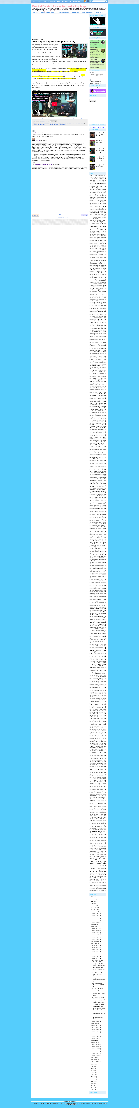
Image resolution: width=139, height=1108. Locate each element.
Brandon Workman (102, 252)
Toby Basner (94, 831)
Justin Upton (98, 519)
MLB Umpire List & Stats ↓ (48, 12)
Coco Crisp (96, 314)
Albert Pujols (92, 189)
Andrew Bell (93, 200)
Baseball (94, 228)
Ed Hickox (96, 371)
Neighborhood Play (94, 627)
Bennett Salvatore (96, 231)
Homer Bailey (97, 435)
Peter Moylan (99, 656)
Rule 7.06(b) (96, 755)
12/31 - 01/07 (95, 905)
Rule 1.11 (95, 696)
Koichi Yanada (99, 534)
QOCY (99, 664)
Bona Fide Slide (102, 245)
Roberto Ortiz (94, 681)
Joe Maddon (96, 491)
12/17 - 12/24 (95, 907)
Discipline (96, 362)
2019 (92, 1070)
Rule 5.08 (103, 741)
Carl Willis (100, 282)
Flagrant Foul (101, 400)
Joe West (103, 491)
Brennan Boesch (101, 254)
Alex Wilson (99, 194)
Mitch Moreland (98, 619)
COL (97, 279)
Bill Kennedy (92, 234)
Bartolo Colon (96, 225)
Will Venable (92, 880)
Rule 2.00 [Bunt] (94, 704)
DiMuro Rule (98, 361)
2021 (92, 1066)
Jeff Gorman (98, 469)
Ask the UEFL (45, 123)
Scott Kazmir (99, 789)
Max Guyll (99, 593)
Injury (93, 444)
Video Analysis (62, 124)
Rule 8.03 (103, 761)
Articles (40, 123)
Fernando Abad (101, 397)
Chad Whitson (95, 293)
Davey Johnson (95, 342)
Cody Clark (102, 314)
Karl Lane (92, 522)
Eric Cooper (92, 387)
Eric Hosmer (96, 389)
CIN (105, 277)
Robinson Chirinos (94, 684)
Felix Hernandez (93, 397)
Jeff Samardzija (95, 474)
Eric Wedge (99, 390)
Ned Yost (100, 625)
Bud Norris (102, 274)
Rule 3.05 (93, 727)
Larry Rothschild (97, 545)
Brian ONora (97, 265)
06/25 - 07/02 (95, 952)
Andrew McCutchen (102, 200)
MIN (95, 556)
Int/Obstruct (98, 446)
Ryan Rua (96, 777)
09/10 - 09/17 (95, 928)
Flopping (91, 401)
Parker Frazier (94, 642)
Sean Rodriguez (93, 795)
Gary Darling (103, 410)
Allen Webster (96, 198)
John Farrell (97, 496)
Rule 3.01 (97, 726)
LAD (93, 540)
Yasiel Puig (101, 883)
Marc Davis (101, 563)
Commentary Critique (98, 317)
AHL (102, 177)
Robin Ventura (94, 682)
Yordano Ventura (102, 887)
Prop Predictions (100, 661)
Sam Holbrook (102, 784)
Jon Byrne (99, 503)
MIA (102, 554)
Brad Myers (102, 248)
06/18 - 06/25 (95, 954)
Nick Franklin (99, 631)
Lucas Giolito (93, 553)
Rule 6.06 (94, 749)
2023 (92, 903)
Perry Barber (96, 653)
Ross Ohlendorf (98, 692)
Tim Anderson (95, 823)
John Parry (97, 500)
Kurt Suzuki (97, 537)
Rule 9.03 (91, 766)
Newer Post (35, 215)
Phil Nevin (98, 658)
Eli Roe (100, 383)
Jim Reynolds (93, 485)
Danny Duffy (97, 334)
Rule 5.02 (97, 738)
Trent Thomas (100, 849)
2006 (92, 1089)
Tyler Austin (99, 854)
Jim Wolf (92, 486)
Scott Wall (97, 792)
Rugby (94, 695)
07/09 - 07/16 (95, 947)
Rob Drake (103, 675)
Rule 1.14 (95, 698)
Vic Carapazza (99, 871)
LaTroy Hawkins (100, 540)
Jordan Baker (100, 508)
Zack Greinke (99, 890)
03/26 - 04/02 (95, 1040)
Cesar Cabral (94, 291)
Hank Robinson (93, 429)
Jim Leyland (101, 483)
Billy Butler (91, 237)
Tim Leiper (104, 825)
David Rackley (97, 348)
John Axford (100, 494)
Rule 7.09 (94, 757)
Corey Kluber (92, 319)
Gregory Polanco (97, 424)
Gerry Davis (103, 418)
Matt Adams (97, 582)
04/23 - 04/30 (95, 1032)
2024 (92, 901)
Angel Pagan (101, 208)
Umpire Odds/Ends (54, 124)
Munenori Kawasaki (100, 621)
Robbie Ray (101, 678)
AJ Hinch (100, 178)
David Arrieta (103, 342)
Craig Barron (101, 320)
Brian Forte (103, 260)
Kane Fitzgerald (101, 520)
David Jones (101, 345)
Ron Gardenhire (102, 686)
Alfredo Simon (99, 197)
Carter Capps (98, 286)
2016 (92, 1077)
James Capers (94, 455)
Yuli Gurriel (93, 888)
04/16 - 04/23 (95, 1034)
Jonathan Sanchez (100, 506)
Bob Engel (99, 242)
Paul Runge (98, 650)
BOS (100, 222)
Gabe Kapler (92, 409)
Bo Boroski (92, 240)
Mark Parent (93, 574)
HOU (102, 426)
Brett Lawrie (99, 257)
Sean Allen (102, 792)
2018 (92, 1072)
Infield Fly (103, 443)
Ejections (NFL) (99, 381)
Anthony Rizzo (102, 211)
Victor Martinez (92, 873)
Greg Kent (92, 423)
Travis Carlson (98, 845)
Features (102, 395)
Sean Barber (92, 794)
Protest (91, 662)
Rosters (96, 693)
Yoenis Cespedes (102, 885)
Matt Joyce (101, 588)
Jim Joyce (93, 483)
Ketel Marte (94, 526)
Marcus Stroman (101, 565)
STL (90, 781)
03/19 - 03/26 (95, 1042)
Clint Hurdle (92, 313)
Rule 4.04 (98, 732)
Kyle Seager (99, 539)
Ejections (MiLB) (94, 380)
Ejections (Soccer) (93, 383)
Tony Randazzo (99, 842)
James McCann (93, 458)
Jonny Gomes (93, 508)
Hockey (91, 435)
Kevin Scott (103, 531)
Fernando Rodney (93, 398)
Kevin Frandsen (99, 528)
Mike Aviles (99, 604)
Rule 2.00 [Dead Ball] (101, 706)
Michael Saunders (93, 599)
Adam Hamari (97, 183)
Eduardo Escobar (93, 376)
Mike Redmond (93, 614)
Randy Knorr (92, 669)
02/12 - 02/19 (95, 1053)
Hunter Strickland (94, 437)
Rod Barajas (102, 684)
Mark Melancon (103, 573)
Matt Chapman (99, 587)
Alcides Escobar (93, 191)
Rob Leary (94, 676)
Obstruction (100, 638)
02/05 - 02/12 (95, 1055)
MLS (105, 556)
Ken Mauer (103, 523)
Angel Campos (94, 206)
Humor (103, 435)
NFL (95, 624)
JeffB (92, 72)
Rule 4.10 (94, 735)
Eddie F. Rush (101, 373)
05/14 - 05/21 (95, 1025)
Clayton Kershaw (94, 310)
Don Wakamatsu (102, 365)
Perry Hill (102, 653)
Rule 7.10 (101, 757)
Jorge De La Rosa (100, 509)
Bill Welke (101, 235)
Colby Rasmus (99, 316)
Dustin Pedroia (98, 370)
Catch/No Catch (93, 290)
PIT (105, 639)
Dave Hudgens (103, 337)
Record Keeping (98, 670)
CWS (102, 279)
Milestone (98, 617)
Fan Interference (93, 395)
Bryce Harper (92, 272)
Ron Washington (96, 690)
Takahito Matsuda (97, 815)
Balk (105, 222)
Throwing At (103, 822)
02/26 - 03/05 (95, 1049)
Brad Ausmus (102, 246)
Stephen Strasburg (97, 806)
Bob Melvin (103, 243)
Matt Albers (103, 582)
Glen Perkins (101, 420)
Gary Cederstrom (94, 410)
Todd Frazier (103, 831)
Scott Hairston (92, 789)
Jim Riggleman (101, 485)
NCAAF (102, 622)
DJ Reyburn (97, 325)
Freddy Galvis (92, 407)
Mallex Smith (97, 560)
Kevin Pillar (96, 531)
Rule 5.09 (74, 123)
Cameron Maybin (102, 280)
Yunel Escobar (100, 888)
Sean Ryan (101, 795)
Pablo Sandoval (95, 641)
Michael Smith (101, 599)
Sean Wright (92, 797)
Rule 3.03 (103, 726)
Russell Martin (98, 770)
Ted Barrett (103, 817)
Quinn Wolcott (93, 665)
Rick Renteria (98, 673)
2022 (92, 1064)
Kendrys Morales (94, 525)
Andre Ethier (103, 198)
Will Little (96, 879)
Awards (99, 220)
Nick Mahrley (98, 633)
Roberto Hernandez (93, 679)
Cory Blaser (100, 319)
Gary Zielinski (94, 412)
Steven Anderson (97, 809)
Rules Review (81, 123)
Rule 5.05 (99, 740)
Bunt (91, 276)
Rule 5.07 (97, 741)
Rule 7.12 (92, 758)
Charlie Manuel (99, 294)
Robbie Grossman (93, 678)
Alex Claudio (101, 191)
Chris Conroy (93, 300)
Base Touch (103, 226)
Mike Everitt (100, 608)
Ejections (95, 378)
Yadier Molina (101, 882)
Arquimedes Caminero (94, 215)
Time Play (103, 829)
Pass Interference (102, 642)
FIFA (96, 393)
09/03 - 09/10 (95, 930)
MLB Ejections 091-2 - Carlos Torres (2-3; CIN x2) (98, 985)
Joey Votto (93, 494)
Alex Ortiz (98, 192)
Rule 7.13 (98, 758)
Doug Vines (102, 368)
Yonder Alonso (93, 887)
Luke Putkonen (97, 554)
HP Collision (92, 427)
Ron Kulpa (103, 687)
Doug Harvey (95, 368)
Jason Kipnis (92, 463)
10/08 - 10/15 (95, 920)
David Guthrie (92, 345)
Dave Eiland (95, 337)
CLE (93, 279)
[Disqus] (60, 149)
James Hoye (93, 457)
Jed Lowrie (93, 468)
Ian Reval (96, 440)
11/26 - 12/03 (95, 909)
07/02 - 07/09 (95, 949)
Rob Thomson (101, 676)
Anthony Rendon (93, 211)
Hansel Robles (101, 429)
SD (92, 780)
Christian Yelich (100, 306)
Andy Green (94, 203)
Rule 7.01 (103, 750)
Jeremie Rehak (99, 475)
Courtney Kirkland (94, 320)
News (98, 628)
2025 (92, 899)
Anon (92, 80)
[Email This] (50, 121)
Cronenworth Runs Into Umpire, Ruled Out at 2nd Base (98, 1013)
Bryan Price (100, 271)
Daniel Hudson (98, 333)
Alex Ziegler (97, 195)
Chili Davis (99, 297)
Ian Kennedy (100, 438)
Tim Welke (96, 829)
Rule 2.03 (91, 726)
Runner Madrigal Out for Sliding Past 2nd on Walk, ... (98, 969)
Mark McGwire (95, 573)
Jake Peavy (96, 454)
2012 (92, 1085)
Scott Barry (103, 786)
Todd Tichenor (102, 832)
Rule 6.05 (103, 747)
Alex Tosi (93, 194)
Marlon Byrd (94, 577)
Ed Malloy (103, 371)
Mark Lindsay (99, 571)
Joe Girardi (98, 489)
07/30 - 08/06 (95, 941)
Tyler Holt (102, 856)
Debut (104, 351)
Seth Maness (96, 798)
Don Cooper (101, 364)
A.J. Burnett (92, 175)
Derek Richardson (100, 354)
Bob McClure (96, 243)
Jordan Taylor (92, 509)
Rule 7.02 (94, 752)
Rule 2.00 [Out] (101, 716)
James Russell (101, 458)
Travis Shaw (103, 846)
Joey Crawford (102, 492)
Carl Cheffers (93, 282)
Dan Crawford (98, 328)
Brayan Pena (93, 254)
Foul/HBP (101, 403)
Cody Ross (92, 316)
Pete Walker (100, 655)
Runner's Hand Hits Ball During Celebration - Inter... (97, 974)
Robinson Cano (103, 682)
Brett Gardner (93, 257)
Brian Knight (98, 263)
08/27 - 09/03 (95, 932)
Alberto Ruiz (101, 189)
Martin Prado (93, 579)
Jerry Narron (99, 480)
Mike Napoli (101, 613)
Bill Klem (98, 234)
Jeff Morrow (95, 472)
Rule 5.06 (69, 123)
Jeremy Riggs (101, 477)
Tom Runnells (99, 835)
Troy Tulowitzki (93, 852)
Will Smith (102, 879)
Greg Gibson (100, 421)
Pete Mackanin (92, 655)
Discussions (103, 362)
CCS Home (35, 12)
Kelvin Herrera (96, 523)
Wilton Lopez (94, 882)
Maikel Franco (103, 557)
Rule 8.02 (96, 761)
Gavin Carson (101, 412)
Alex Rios (104, 192)
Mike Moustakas (94, 611)
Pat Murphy (101, 645)
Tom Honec (92, 835)
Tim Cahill (92, 825)
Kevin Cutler (92, 528)
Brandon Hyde (93, 252)
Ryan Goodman (101, 774)
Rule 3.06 (100, 727)
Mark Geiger (95, 570)
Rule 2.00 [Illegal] (97, 710)
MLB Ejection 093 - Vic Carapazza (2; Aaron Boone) (100, 134)
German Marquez (94, 418)
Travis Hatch (96, 846)
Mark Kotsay (92, 571)
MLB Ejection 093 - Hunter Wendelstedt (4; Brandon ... (98, 979)
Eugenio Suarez (97, 392)
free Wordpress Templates (93, 1103)
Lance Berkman (98, 543)
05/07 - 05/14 (95, 1027)
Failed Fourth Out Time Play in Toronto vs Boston (100, 142)
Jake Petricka (103, 454)
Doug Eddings (102, 367)
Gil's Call (94, 420)
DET (91, 325)
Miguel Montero (101, 602)
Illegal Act (102, 440)
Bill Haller (96, 232)
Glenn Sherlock (92, 421)
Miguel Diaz (94, 602)
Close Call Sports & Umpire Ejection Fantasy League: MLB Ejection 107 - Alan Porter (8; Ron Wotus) (96, 75)
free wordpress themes (71, 1104)
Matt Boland (98, 585)
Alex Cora (92, 192)
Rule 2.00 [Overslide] (94, 718)
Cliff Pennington (93, 311)
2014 (92, 1081)
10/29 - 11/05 (95, 913)
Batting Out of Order (96, 229)
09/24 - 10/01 (95, 924)
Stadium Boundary (95, 804)
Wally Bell (92, 876)
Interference (103, 448)
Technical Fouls (93, 817)
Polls (102, 659)
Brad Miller (94, 248)
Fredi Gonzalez (100, 407)
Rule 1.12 (100, 696)
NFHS (91, 624)
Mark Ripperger (102, 574)
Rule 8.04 (93, 763)
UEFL (47, 124)
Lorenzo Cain (103, 551)
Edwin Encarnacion (102, 376)
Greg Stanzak (98, 423)
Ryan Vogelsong (102, 777)
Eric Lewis (102, 389)
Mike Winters (100, 616)
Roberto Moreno (102, 679)
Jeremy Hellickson (93, 477)
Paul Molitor (98, 648)
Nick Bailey (102, 630)
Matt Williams (99, 591)
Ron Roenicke (95, 689)
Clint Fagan (100, 311)
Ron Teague (103, 689)
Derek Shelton (93, 356)
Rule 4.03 (92, 732)
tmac (104, 890)
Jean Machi (103, 466)
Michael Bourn (103, 596)
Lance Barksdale (94, 542)
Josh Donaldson (100, 514)
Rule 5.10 (101, 743)
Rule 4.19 (101, 736)
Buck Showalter (102, 272)
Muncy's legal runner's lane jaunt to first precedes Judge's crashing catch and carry (60, 118)
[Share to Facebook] (56, 121)
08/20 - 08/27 (95, 935)
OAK (92, 638)
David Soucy (98, 350)
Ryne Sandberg (102, 778)
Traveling (91, 845)
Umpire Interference (95, 861)
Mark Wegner (102, 576)
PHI (100, 639)
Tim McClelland (96, 826)
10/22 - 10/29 (95, 915)
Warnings (97, 877)
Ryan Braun (92, 774)
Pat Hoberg (93, 645)
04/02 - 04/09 (95, 1038)
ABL (97, 177)
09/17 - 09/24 (95, 926)
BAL (95, 222)
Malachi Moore (94, 559)
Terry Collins (95, 818)
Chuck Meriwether (94, 308)
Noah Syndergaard (93, 636)
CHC (96, 277)
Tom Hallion (100, 834)
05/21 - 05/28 (95, 1023)
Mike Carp (99, 605)
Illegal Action (92, 441)
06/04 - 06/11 (95, 958)
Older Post (84, 215)
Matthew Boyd (92, 593)
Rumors (91, 770)
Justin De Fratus (97, 517)
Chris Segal (100, 305)
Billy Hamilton (103, 237)
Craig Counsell (93, 322)
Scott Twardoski (98, 791)
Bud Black (94, 274)
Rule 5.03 (102, 738)
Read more (97, 47)
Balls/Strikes (95, 223)
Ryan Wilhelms (94, 778)
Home (60, 214)
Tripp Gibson (100, 851)
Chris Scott (93, 305)
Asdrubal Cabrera (97, 217)
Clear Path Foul (101, 310)
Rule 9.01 (95, 764)
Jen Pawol (101, 474)
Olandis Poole (93, 639)
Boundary (94, 246)
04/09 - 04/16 (95, 1036)
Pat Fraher (103, 644)
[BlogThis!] (52, 121)
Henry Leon (101, 432)
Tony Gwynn (103, 840)
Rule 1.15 (100, 698)
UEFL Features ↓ (64, 12)
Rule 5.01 (91, 738)
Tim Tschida (99, 828)
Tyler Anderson (92, 854)
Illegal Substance (94, 443)
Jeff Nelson (103, 472)
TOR (104, 814)
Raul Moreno (99, 669)
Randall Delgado (100, 667)
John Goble (98, 497)
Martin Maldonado (102, 577)
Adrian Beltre (97, 184)
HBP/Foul (96, 426)
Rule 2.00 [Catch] (62, 123)
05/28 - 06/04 (95, 1021)
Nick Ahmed (97, 630)
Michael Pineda (101, 597)
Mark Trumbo (94, 576)
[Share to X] (54, 121)
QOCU (91, 664)
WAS (101, 874)
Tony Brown (96, 840)
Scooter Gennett (95, 786)
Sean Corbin (101, 794)
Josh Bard (93, 514)
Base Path (94, 226)
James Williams (92, 460)
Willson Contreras (101, 880)
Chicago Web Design (81, 1103)
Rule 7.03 (101, 752)
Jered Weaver (92, 475)
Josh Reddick (93, 516)
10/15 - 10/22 (95, 918)
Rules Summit (100, 769)
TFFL (99, 814)
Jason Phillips (99, 463)
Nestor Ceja (92, 628)
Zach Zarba (92, 890)
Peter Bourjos (92, 656)
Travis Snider (93, 848)
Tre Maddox (101, 848)
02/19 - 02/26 (95, 1051)
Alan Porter (92, 188)
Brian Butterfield (94, 260)
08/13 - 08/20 (95, 937)
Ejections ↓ (75, 12)
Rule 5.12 (98, 744)
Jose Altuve (92, 511)
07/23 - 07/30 (95, 943)
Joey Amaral (94, 492)
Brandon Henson (101, 251)
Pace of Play (103, 641)
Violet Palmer (95, 874)
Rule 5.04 (92, 740)
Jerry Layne (100, 478)
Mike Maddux (92, 610)
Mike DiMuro (98, 607)
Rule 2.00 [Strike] (98, 723)
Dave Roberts (102, 340)
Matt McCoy (99, 590)
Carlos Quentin (98, 285)
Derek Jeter (92, 354)
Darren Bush (98, 336)
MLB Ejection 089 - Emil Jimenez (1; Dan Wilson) (100, 158)
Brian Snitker (97, 266)
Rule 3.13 (100, 729)
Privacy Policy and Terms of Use (69, 1101)
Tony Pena (93, 842)
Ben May (103, 229)
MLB (99, 556)
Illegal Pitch (100, 441)
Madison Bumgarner (95, 557)
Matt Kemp (92, 590)
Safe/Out (92, 783)
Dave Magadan (94, 339)
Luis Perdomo (99, 553)
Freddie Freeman (100, 406)
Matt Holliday (95, 588)
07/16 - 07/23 (95, 945)
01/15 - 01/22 (95, 1057)
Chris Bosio (95, 299)
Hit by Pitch (100, 434)
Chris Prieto (97, 303)
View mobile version (63, 217)
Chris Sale (103, 303)
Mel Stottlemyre (99, 594)
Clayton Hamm (103, 308)
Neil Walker (102, 627)
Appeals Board (95, 212)
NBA (91, 622)
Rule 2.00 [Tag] (93, 724)
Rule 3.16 (95, 730)
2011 (92, 1087)
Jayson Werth (97, 466)
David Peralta (99, 347)
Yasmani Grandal (93, 885)
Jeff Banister (99, 468)
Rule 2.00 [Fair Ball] (96, 707)
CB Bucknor (97, 276)
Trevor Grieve (92, 851)
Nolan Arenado (102, 636)
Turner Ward (101, 852)
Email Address (93, 98)
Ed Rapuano (94, 373)
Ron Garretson (95, 687)
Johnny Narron (92, 503)
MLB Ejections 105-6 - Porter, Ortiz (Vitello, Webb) (94, 51)
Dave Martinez (102, 339)
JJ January (100, 449)
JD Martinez (94, 449)
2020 (92, 1068)
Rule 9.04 (96, 766)
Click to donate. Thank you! (96, 87)
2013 (92, 1083)
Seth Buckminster (102, 797)
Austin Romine (101, 218)
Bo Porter (98, 240)
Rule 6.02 (97, 746)
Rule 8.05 (99, 763)
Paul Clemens (99, 647)
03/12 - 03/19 (95, 1044)
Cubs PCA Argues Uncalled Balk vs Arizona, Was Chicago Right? (95, 61)
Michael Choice (94, 597)
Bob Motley (94, 245)
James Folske (101, 455)
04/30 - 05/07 (95, 1029)
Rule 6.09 (96, 750)
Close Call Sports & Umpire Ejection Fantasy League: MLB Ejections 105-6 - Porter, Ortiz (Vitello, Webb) (96, 83)
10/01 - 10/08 (95, 922)
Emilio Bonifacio (98, 384)
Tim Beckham (103, 823)
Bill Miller (103, 234)
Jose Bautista (99, 511)
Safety (99, 783)
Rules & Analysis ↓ (87, 12)
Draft (91, 370)
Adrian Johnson (99, 186)
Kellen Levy (98, 522)
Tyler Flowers (96, 856)
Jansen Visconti (100, 460)
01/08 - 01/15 (95, 1059)
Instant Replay (102, 444)
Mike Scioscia (102, 614)
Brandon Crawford (93, 251)
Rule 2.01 (101, 724)
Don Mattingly (93, 365)
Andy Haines (103, 203)
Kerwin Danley (102, 525)
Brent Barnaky (93, 255)
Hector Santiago (93, 432)
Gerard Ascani (95, 417)
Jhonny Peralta (97, 482)
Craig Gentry (101, 322)
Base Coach (103, 225)
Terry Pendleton (99, 820)
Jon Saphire (96, 505)
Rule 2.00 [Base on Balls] (98, 703)
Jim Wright (99, 486)
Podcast (96, 659)
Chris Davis (100, 300)
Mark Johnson (101, 570)
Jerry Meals (92, 480)
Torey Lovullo (93, 843)
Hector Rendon (101, 431)
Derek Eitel (102, 353)
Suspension (101, 812)
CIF (101, 277)
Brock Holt (97, 268)
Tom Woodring (99, 837)
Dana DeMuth (96, 331)
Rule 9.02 (102, 764)
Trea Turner (92, 849)
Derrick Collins (102, 356)
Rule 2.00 (101, 699)
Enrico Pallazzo (101, 386)
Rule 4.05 (103, 732)
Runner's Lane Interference (39, 124)
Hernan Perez (92, 434)
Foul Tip (93, 403)
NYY (93, 625)
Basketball (103, 228)
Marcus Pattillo (93, 565)
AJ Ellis (94, 178)
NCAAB (96, 622)
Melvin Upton (96, 596)
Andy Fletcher (102, 201)
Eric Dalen (100, 387)
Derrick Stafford (96, 357)
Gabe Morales (100, 409)
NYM (104, 624)
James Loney (101, 457)
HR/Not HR (100, 427)
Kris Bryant (95, 536)
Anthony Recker (101, 209)
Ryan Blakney (99, 772)
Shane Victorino (101, 800)
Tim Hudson (98, 825)
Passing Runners (95, 644)
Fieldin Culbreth (102, 398)
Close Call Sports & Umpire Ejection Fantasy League (60, 6)
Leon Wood (97, 548)
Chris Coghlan (101, 299)
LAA (105, 539)
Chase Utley (97, 296)
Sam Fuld (95, 784)
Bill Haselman (101, 232)
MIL (90, 556)
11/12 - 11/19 (95, 911)
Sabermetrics (99, 781)
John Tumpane (99, 502)
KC (94, 520)
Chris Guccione (96, 302)
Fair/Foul (101, 393)
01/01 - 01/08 (95, 1061)
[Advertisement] (60, 26)
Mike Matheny (99, 610)
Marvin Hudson (53, 123)
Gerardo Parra (103, 417)
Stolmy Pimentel (98, 811)
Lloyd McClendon (101, 550)
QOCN (99, 662)
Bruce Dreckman (99, 269)
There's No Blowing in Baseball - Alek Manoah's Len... (98, 993)
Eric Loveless (92, 390)
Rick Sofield (96, 675)
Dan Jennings (99, 330)
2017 (92, 1074)
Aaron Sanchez (98, 181)
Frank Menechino (102, 404)
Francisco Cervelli (93, 404)
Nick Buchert (92, 631)
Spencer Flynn (103, 803)
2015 (92, 1079)
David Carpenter (94, 344)
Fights (93, 400)
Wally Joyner (99, 876)
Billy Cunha (97, 237)
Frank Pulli (93, 406)
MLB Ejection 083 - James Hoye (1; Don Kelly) (100, 166)
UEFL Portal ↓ (100, 12)
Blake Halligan (100, 238)
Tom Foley (94, 834)
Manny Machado (102, 562)
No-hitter (101, 635)
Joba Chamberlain (98, 488)
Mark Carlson (97, 568)
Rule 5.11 (92, 744)
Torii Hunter (101, 843)
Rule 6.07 (100, 749)
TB (90, 814)
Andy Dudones (94, 201)
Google (70, 1103)
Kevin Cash (101, 526)
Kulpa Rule (103, 536)
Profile (91, 661)
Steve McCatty (98, 808)
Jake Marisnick (98, 452)
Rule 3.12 (95, 729)
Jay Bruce (91, 466)
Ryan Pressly (99, 775)
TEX (94, 814)
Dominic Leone (94, 364)
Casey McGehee (99, 288)
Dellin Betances (95, 353)
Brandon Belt (101, 249)
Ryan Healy (92, 775)
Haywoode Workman (93, 431)
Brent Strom (101, 255)
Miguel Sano (92, 604)
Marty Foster (100, 579)
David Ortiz (92, 347)
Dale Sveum (98, 327)
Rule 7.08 (103, 755)
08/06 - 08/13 (95, 939)
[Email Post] (48, 121)
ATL (99, 180)
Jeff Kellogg (98, 471)
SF (102, 780)
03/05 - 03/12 (95, 1046)
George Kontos (98, 415)
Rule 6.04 (96, 747)
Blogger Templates (103, 1103)
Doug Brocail (94, 367)
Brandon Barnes (93, 249)
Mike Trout (94, 616)
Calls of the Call (93, 280)
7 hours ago (92, 77)
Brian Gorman (95, 262)
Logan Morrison (95, 551)
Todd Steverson (94, 832)
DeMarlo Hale (97, 351)
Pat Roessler (92, 647)
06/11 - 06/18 (95, 956)
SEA (98, 780)
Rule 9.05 (102, 766)
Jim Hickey (104, 482)
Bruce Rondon (92, 271)
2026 (92, 897)
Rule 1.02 (100, 695)
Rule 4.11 (99, 735)
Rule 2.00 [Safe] (93, 721)
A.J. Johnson (99, 175)
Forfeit (104, 401)
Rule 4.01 (102, 730)
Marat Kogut (94, 563)
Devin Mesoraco (98, 359)
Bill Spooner (94, 235)
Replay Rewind (97, 672)
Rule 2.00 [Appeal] (94, 701)
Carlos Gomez (97, 283)
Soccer (96, 803)
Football (98, 401)
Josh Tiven (100, 516)
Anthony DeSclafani (93, 209)
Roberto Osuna (103, 681)
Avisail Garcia (93, 220)
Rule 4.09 (103, 733)
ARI (95, 180)
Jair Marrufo (98, 451)
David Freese (101, 344)
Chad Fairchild (102, 291)
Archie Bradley (101, 214)
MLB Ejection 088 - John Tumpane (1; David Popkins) (100, 150)
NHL (100, 624)
